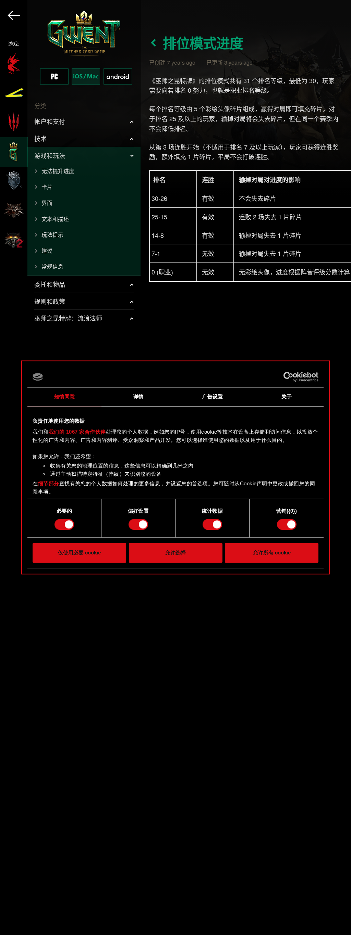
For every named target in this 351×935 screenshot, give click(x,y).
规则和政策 (49, 301)
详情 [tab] (138, 396)
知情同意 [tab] (64, 396)
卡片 (46, 187)
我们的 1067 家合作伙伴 (77, 432)
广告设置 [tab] (212, 396)
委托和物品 (49, 284)
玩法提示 (52, 235)
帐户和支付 (49, 121)
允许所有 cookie (272, 553)
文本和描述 (55, 219)
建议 (46, 251)
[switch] (138, 524)
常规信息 (52, 266)
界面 (46, 203)
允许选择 (175, 553)
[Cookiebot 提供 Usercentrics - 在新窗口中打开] (288, 377)
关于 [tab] (286, 396)
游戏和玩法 (49, 155)
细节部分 (48, 483)
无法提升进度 (57, 171)
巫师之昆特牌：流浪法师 (68, 317)
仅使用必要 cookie (79, 553)
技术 (40, 138)
